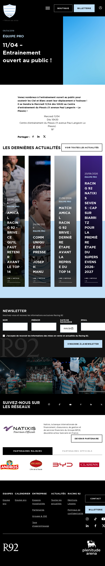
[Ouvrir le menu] (47, 8)
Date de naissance (66, 321)
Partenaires (38, 510)
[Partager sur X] (44, 137)
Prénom (35, 320)
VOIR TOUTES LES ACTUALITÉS (82, 147)
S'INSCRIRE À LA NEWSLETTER (83, 344)
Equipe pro (20, 500)
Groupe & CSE (39, 516)
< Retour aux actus (10, 20)
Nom (5, 320)
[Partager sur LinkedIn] (38, 137)
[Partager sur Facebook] (33, 137)
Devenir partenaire (87, 438)
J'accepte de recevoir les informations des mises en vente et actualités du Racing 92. (47, 336)
